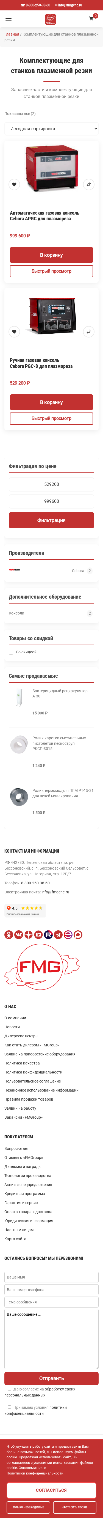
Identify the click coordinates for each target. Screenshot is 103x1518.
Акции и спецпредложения (28, 1184)
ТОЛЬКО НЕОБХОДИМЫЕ (28, 1507)
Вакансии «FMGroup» (23, 1117)
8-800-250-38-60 (35, 883)
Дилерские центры (21, 1036)
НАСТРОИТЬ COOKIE (74, 1507)
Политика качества (22, 1063)
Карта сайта (15, 1239)
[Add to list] (14, 184)
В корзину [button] (51, 255)
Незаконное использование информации (41, 1090)
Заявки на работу (20, 1108)
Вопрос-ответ (16, 1148)
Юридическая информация (28, 1221)
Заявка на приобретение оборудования (40, 1054)
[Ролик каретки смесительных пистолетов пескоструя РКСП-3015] (19, 744)
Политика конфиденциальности (33, 1072)
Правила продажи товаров (28, 1099)
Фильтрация (51, 520)
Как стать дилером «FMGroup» (32, 1045)
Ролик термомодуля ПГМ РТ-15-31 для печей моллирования (63, 793)
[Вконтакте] (18, 934)
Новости (12, 1027)
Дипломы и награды (22, 1166)
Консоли (16, 613)
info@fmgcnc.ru (55, 892)
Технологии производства (27, 1175)
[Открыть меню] (8, 18)
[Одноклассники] (8, 934)
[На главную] (50, 18)
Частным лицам (19, 1230)
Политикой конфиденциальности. (35, 1473)
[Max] (78, 934)
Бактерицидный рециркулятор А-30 (60, 694)
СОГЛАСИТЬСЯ (51, 1490)
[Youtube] (38, 934)
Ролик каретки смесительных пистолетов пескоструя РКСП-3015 (59, 743)
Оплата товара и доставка (28, 1212)
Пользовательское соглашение (32, 1081)
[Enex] (68, 934)
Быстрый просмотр (51, 271)
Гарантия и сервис (21, 1202)
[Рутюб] (48, 934)
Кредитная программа (24, 1193)
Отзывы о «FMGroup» (23, 1157)
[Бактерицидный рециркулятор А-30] (19, 697)
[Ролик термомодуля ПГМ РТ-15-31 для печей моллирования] (19, 797)
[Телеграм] (58, 934)
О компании (15, 1018)
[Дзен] (28, 934)
